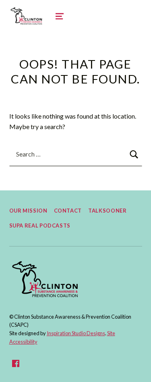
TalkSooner (107, 210)
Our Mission (28, 210)
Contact (68, 210)
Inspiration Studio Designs (76, 333)
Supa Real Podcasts (40, 225)
